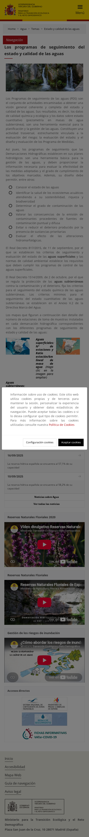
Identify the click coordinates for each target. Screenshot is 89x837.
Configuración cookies (39, 442)
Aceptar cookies (71, 442)
